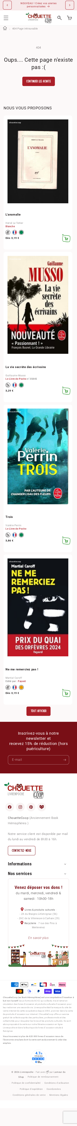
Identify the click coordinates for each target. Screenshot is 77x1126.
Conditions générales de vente (29, 1095)
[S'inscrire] (64, 760)
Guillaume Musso (16, 375)
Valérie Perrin (13, 525)
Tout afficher (39, 711)
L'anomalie (13, 214)
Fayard (22, 681)
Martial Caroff (14, 678)
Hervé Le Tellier (14, 223)
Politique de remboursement (43, 1077)
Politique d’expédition (31, 1089)
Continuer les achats (38, 81)
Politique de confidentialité (26, 1083)
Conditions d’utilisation (56, 1083)
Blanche (10, 226)
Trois (9, 517)
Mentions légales (58, 1095)
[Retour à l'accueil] (5, 28)
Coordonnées (54, 1089)
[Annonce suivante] (69, 5)
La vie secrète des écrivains (26, 367)
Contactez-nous (21, 851)
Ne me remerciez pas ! (22, 669)
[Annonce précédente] (7, 5)
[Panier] (69, 17)
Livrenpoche (27, 1072)
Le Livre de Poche (16, 379)
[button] (6, 17)
